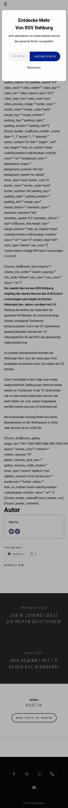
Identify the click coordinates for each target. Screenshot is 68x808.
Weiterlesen (34, 67)
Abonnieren (45, 56)
